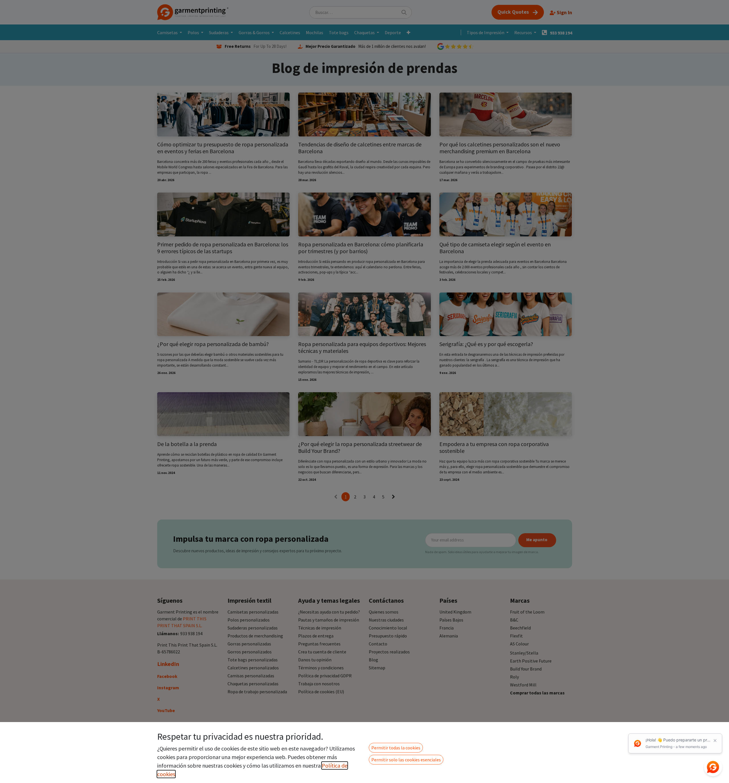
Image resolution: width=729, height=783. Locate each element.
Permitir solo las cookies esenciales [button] (406, 759)
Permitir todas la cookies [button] (395, 748)
